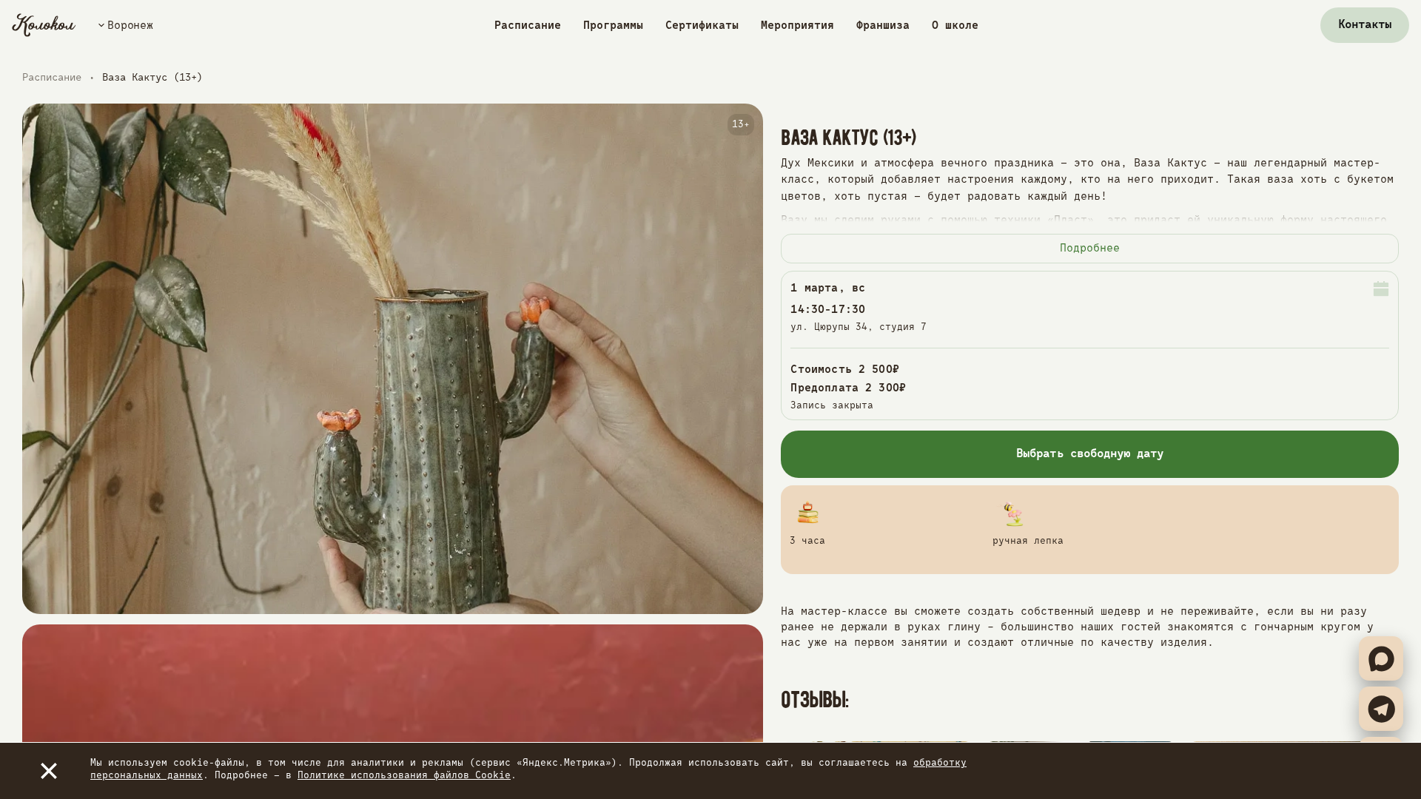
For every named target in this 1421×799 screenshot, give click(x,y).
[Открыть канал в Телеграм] (1381, 709)
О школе (955, 25)
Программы (613, 25)
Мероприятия (797, 25)
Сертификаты (702, 25)
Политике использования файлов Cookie (404, 776)
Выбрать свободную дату (1089, 454)
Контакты (1364, 25)
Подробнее (1090, 248)
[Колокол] (44, 25)
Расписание (527, 25)
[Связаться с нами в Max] (1381, 658)
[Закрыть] (49, 771)
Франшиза (883, 25)
